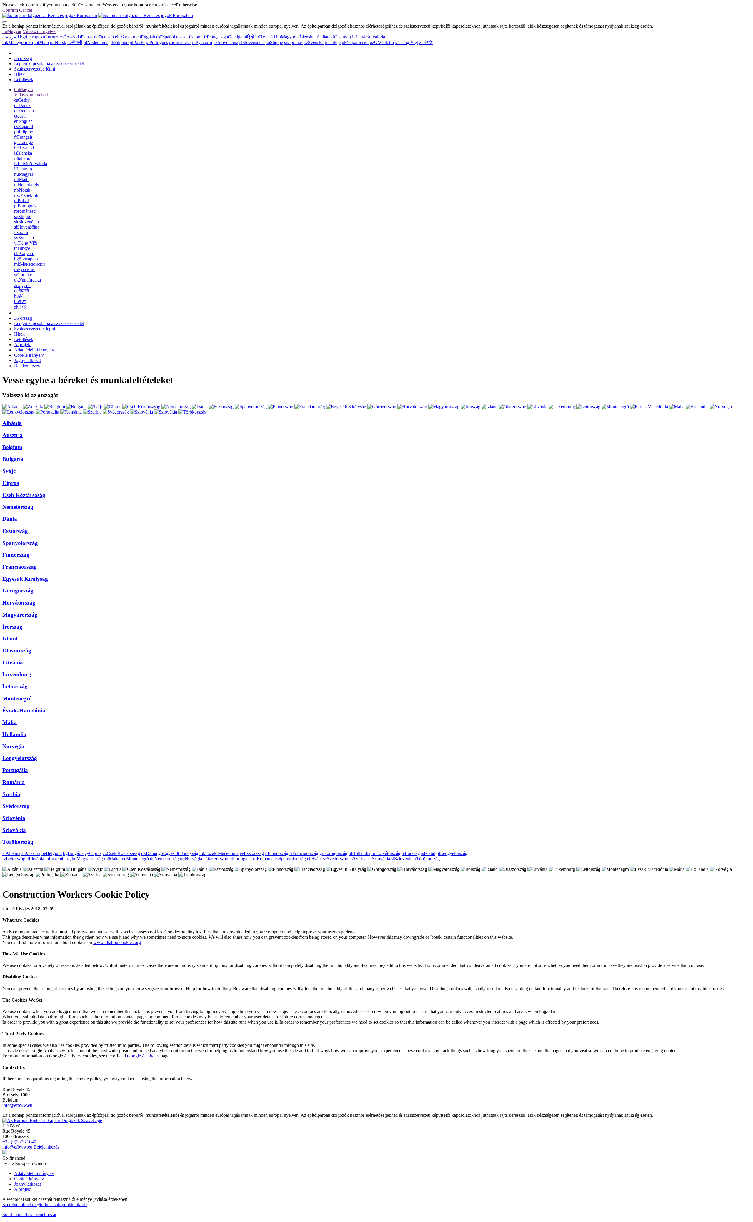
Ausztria (12, 435)
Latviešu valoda (368, 36)
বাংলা (52, 36)
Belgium (12, 447)
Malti (41, 42)
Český (67, 36)
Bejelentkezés (27, 365)
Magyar (11, 31)
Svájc (9, 471)
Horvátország (18, 603)
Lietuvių (342, 36)
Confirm (10, 10)
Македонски (17, 42)
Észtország (15, 531)
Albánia (12, 423)
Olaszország (16, 650)
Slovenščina (252, 42)
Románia (13, 782)
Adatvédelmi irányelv (34, 349)
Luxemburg (16, 674)
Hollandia (14, 734)
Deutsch (104, 36)
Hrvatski (265, 36)
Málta (9, 722)
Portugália (15, 770)
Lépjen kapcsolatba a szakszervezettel (49, 63)
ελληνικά (125, 36)
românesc (180, 42)
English (145, 36)
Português (157, 42)
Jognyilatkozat (27, 360)
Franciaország (19, 567)
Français (213, 36)
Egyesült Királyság (25, 579)
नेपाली (74, 42)
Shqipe (274, 42)
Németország (17, 507)
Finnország (15, 555)
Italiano (324, 36)
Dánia (9, 519)
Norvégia (13, 746)
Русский (202, 42)
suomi (196, 36)
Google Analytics (143, 1055)
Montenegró (17, 698)
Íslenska (305, 36)
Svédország (16, 806)
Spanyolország (20, 543)
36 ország (23, 58)
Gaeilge (233, 36)
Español (165, 36)
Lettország (15, 686)
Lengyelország (19, 758)
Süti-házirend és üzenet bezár (29, 1214)
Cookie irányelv (29, 355)
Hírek (19, 74)
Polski (137, 42)
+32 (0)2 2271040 (19, 1141)
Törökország (17, 842)
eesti (182, 36)
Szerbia (11, 794)
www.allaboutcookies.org (117, 942)
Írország (12, 627)
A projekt (22, 344)
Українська (355, 42)
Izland (10, 638)
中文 (426, 42)
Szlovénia (13, 818)
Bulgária (13, 459)
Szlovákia (14, 830)
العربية (10, 36)
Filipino (119, 42)
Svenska (314, 42)
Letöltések (23, 79)
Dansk (84, 36)
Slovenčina (226, 42)
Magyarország (19, 615)
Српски (293, 42)
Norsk (58, 42)
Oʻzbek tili (382, 42)
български (32, 36)
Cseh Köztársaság (23, 495)
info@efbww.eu (17, 1105)
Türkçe (333, 42)
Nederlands (96, 42)
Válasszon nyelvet (39, 31)
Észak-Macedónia (23, 710)
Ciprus (10, 483)
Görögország (18, 590)
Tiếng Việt (406, 42)
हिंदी (249, 36)
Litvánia (12, 662)
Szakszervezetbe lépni (34, 68)
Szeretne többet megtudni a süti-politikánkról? (44, 1204)
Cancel (25, 10)
